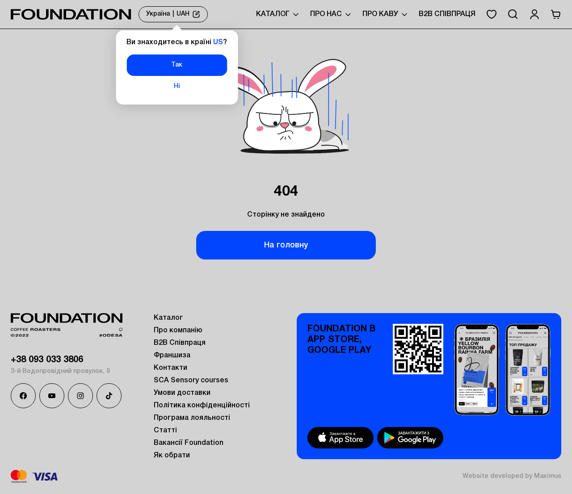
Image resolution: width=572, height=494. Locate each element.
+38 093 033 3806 (47, 360)
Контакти (170, 368)
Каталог (168, 318)
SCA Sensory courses (191, 380)
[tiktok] (109, 395)
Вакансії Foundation (188, 443)
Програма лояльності (192, 418)
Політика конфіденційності (202, 405)
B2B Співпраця (447, 14)
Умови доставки (182, 393)
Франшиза (172, 355)
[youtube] (51, 395)
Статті (165, 430)
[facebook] (23, 395)
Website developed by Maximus (512, 476)
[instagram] (80, 395)
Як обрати (172, 455)
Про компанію (178, 330)
